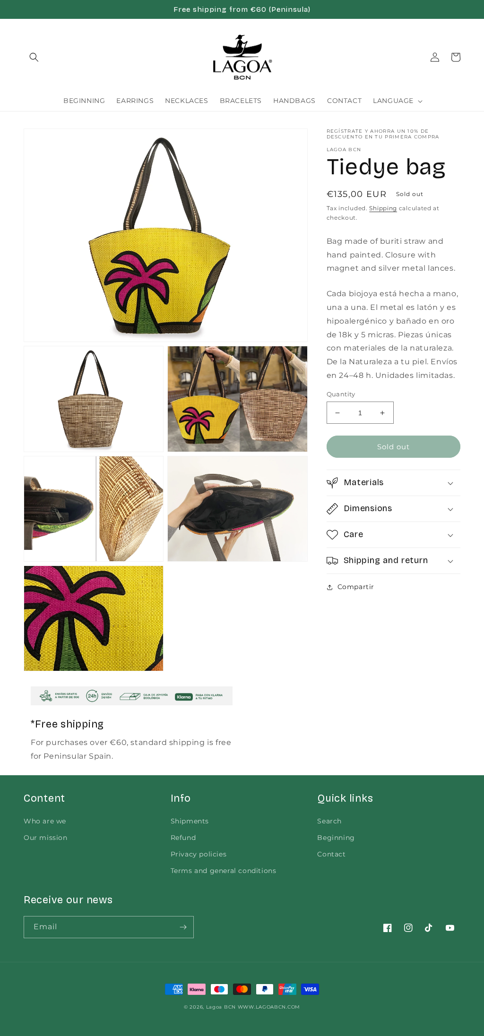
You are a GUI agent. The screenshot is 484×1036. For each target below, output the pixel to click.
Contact (331, 854)
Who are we (45, 821)
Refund (183, 837)
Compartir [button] (355, 586)
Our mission (46, 837)
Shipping (383, 208)
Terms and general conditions (224, 870)
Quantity (341, 394)
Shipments (190, 821)
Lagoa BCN (221, 1007)
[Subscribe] (183, 927)
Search (329, 821)
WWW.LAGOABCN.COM (269, 1007)
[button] (34, 57)
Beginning (335, 837)
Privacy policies (199, 854)
